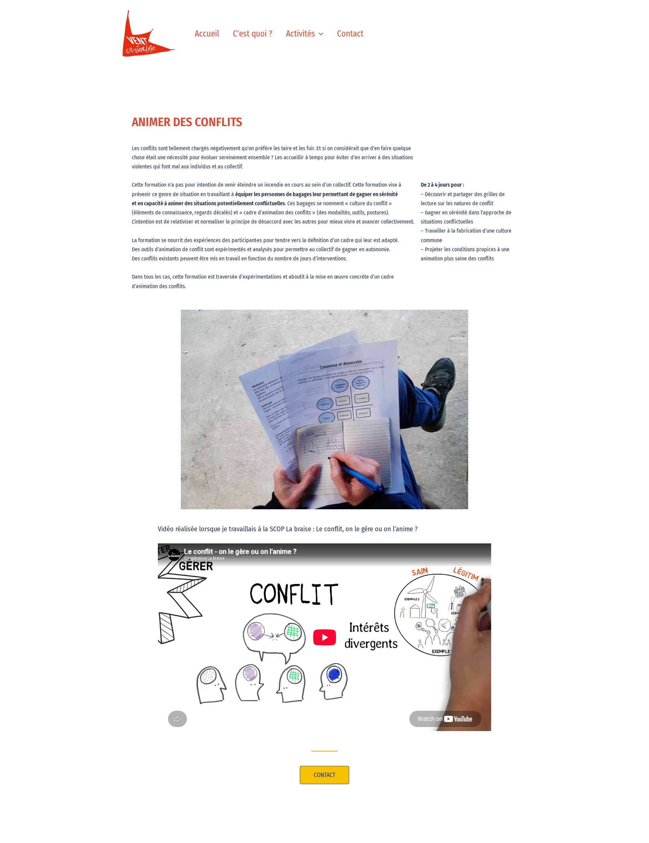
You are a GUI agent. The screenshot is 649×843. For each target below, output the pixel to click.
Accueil (207, 34)
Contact (350, 34)
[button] (324, 775)
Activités (300, 34)
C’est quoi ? (252, 34)
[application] (319, 34)
